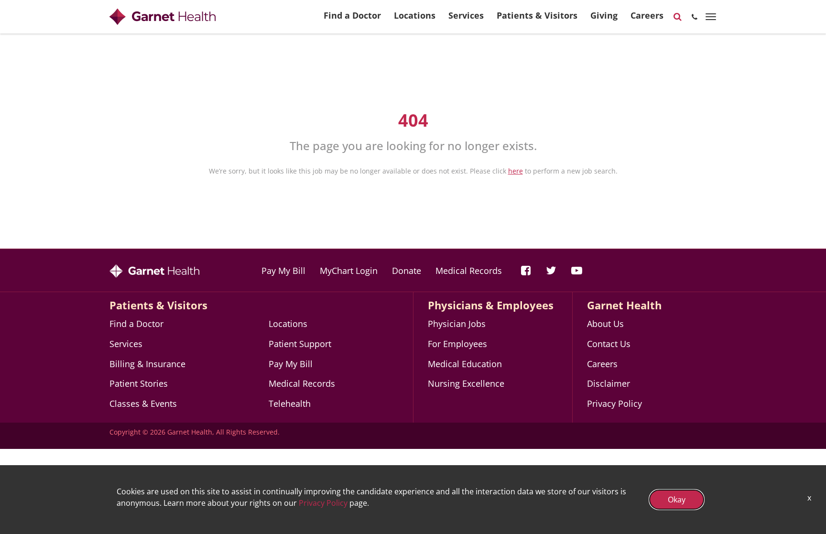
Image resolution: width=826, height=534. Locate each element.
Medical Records (468, 270)
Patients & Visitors (537, 15)
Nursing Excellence (466, 383)
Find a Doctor (352, 15)
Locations (414, 15)
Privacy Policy (614, 403)
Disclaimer (608, 383)
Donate (406, 270)
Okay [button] (676, 499)
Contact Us (608, 343)
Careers (646, 15)
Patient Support (300, 343)
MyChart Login (349, 270)
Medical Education (465, 364)
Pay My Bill (283, 270)
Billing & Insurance (147, 364)
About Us (605, 323)
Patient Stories (138, 383)
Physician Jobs (457, 323)
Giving (604, 15)
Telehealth (290, 403)
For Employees (457, 343)
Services (466, 15)
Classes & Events (143, 403)
